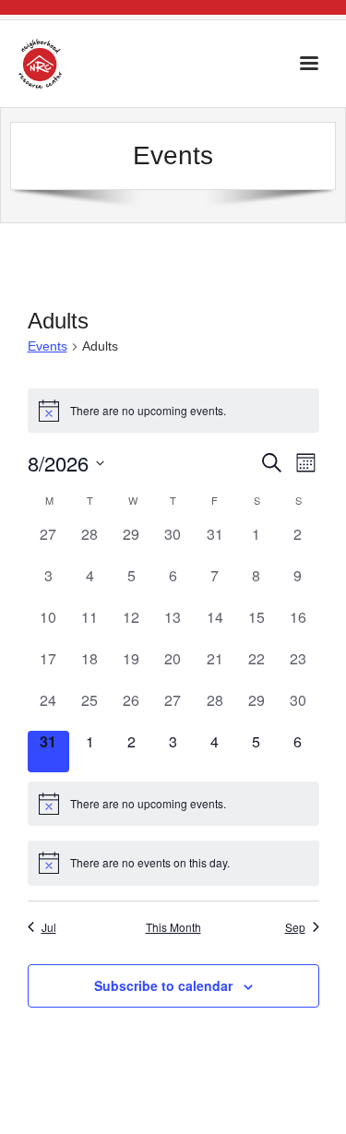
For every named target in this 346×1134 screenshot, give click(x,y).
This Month (173, 927)
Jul (49, 927)
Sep (295, 927)
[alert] (173, 410)
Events (47, 346)
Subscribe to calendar (163, 985)
